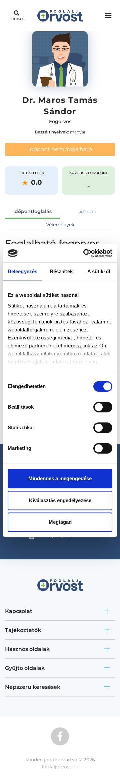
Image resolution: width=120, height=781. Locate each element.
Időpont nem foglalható (60, 149)
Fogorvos (60, 121)
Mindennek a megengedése (60, 478)
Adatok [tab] (87, 212)
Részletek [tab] (61, 271)
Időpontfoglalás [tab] (32, 211)
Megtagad (60, 522)
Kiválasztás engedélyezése (60, 500)
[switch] (102, 407)
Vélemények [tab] (60, 225)
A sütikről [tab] (98, 271)
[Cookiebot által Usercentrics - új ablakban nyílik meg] (84, 253)
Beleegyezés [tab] (22, 271)
